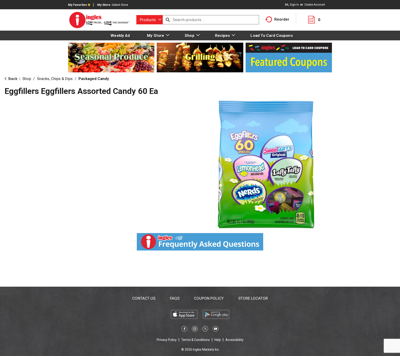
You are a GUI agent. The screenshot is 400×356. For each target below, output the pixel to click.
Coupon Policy (209, 298)
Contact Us (143, 298)
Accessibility (234, 340)
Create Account (314, 4)
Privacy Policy (167, 340)
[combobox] (149, 19)
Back (12, 78)
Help (217, 340)
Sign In (294, 4)
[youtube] (216, 329)
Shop (26, 78)
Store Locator (253, 298)
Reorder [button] (281, 19)
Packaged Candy (93, 78)
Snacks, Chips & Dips (55, 78)
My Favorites (77, 4)
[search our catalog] (168, 19)
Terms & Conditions (195, 340)
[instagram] (195, 329)
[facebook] (184, 329)
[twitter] (205, 329)
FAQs (174, 298)
